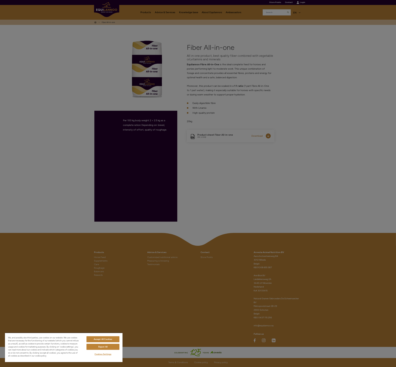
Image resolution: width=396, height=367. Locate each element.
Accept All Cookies (103, 339)
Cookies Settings (103, 354)
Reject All (103, 347)
